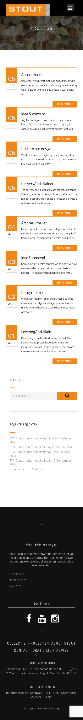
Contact (22, 650)
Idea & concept (33, 113)
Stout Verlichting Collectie (27, 469)
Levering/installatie (36, 331)
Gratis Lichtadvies (51, 650)
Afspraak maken (34, 222)
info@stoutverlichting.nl (32, 673)
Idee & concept (33, 257)
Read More (64, 104)
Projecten (38, 643)
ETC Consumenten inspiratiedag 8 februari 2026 (41, 447)
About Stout (63, 643)
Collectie (16, 643)
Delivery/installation (37, 183)
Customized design (36, 148)
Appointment (32, 74)
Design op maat (33, 292)
